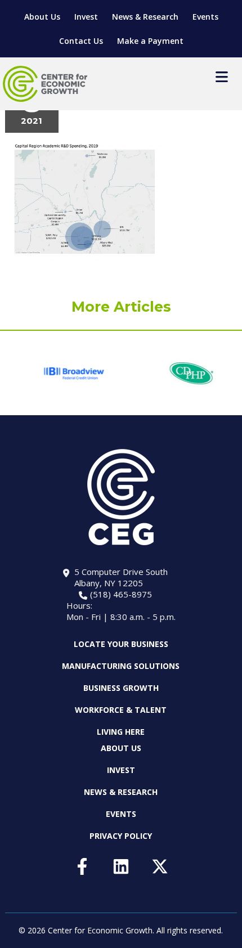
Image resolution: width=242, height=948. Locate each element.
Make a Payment (150, 40)
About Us (42, 16)
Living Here (121, 731)
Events (205, 16)
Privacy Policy (120, 835)
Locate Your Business (121, 644)
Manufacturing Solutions (121, 666)
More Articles (121, 306)
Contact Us (81, 40)
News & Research (145, 16)
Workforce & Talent (121, 709)
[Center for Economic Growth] (45, 84)
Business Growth (121, 687)
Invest (86, 16)
